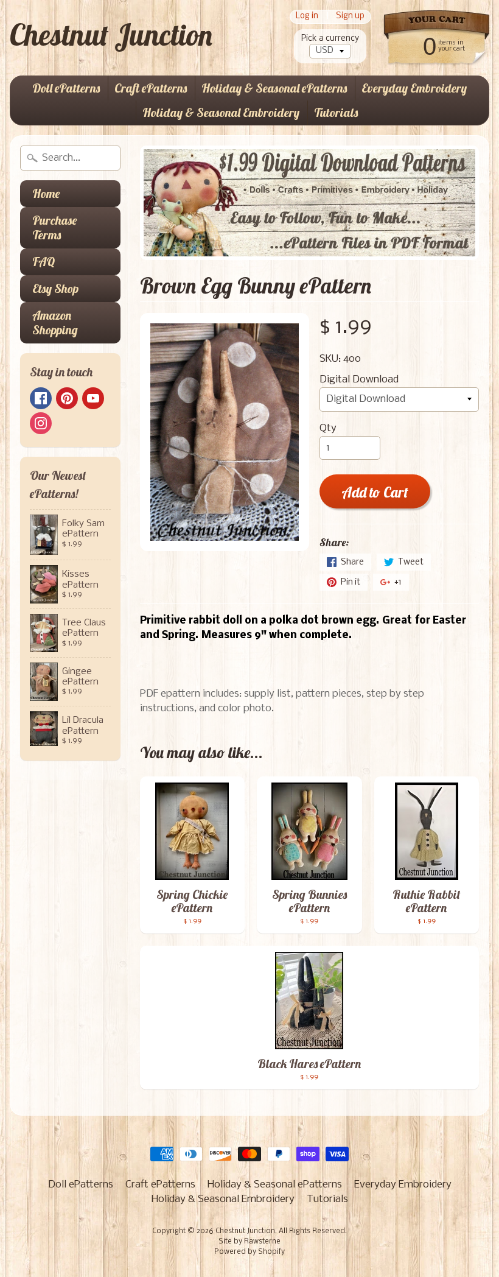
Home (46, 193)
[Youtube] (93, 398)
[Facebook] (41, 398)
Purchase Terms (54, 227)
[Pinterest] (67, 398)
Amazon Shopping (55, 322)
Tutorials (336, 112)
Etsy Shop (55, 288)
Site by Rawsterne (249, 1241)
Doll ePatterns (66, 88)
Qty (328, 428)
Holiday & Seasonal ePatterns (274, 88)
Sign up (350, 17)
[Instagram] (41, 423)
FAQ (43, 261)
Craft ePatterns (150, 88)
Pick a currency (330, 38)
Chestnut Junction (111, 34)
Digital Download (359, 379)
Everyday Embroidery (414, 88)
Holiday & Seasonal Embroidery (220, 112)
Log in (307, 17)
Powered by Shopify (249, 1252)
